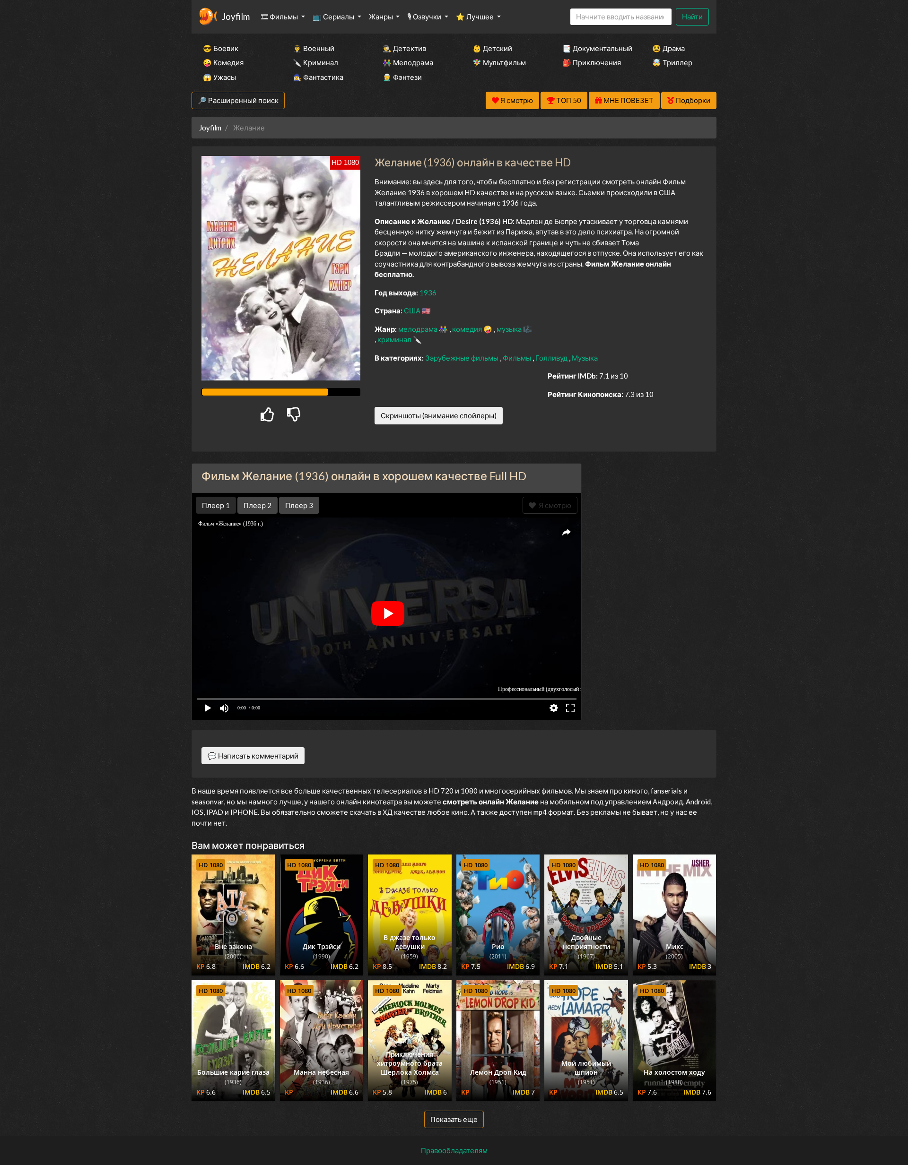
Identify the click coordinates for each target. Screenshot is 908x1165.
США (413, 310)
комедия (467, 329)
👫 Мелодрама (408, 62)
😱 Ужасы (219, 77)
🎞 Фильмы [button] (280, 16)
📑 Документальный (594, 48)
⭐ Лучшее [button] (475, 16)
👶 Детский (492, 48)
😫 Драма (668, 48)
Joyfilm (236, 16)
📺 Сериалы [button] (334, 16)
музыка (510, 329)
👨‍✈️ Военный (313, 48)
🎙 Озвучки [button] (425, 16)
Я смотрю (553, 505)
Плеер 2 (257, 505)
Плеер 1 (216, 505)
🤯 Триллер (672, 62)
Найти (692, 16)
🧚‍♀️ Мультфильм (499, 62)
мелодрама (418, 329)
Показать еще (454, 1119)
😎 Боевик (220, 48)
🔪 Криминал (315, 62)
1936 (428, 292)
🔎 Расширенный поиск (238, 100)
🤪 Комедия (223, 62)
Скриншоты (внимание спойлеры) (439, 415)
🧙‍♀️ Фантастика (318, 77)
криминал (395, 339)
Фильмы (518, 358)
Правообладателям (454, 1150)
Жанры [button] (381, 16)
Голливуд (552, 358)
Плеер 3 (299, 505)
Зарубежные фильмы (462, 358)
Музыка (585, 358)
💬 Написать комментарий (253, 755)
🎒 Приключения (591, 62)
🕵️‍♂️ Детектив (404, 48)
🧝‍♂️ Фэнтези (402, 77)
